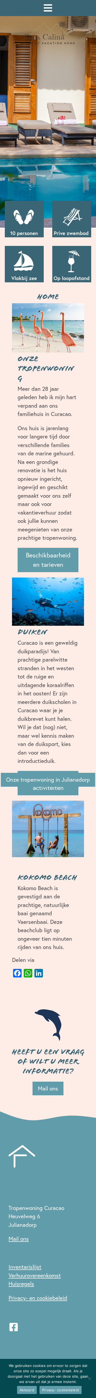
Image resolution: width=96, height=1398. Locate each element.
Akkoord (27, 1390)
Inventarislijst (25, 1266)
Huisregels (21, 1283)
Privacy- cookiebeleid (60, 1390)
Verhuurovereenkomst (35, 1275)
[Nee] (89, 1378)
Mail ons (48, 1088)
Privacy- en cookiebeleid (38, 1298)
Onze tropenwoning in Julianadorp (48, 779)
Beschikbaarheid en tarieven (48, 560)
